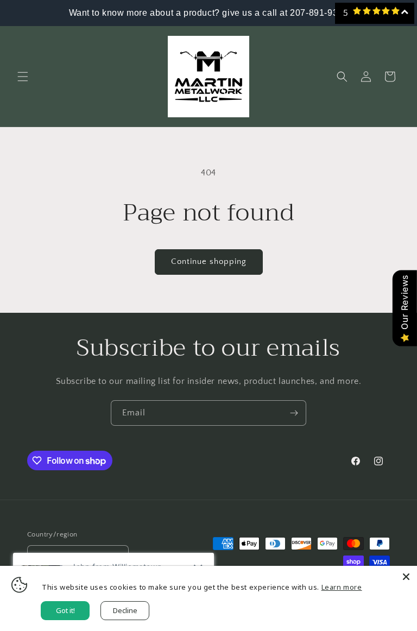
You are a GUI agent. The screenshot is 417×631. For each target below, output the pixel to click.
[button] (23, 77)
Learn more (341, 587)
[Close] (406, 576)
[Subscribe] (294, 413)
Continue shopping (209, 261)
